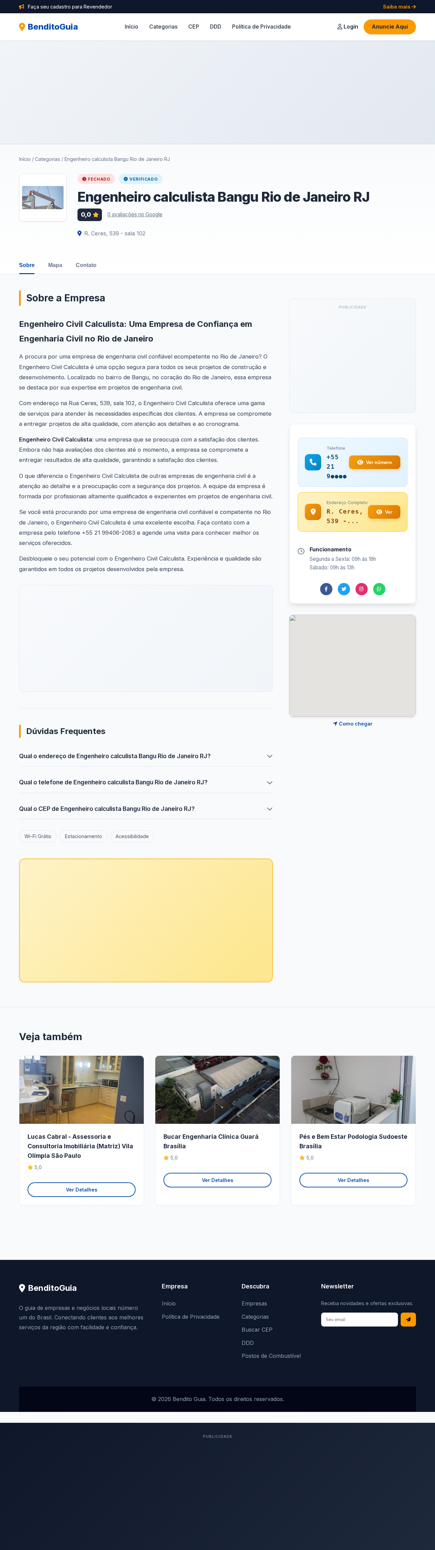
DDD (215, 26)
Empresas (254, 1303)
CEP (193, 26)
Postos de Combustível (271, 1355)
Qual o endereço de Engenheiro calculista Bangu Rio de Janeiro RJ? (115, 756)
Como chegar (354, 724)
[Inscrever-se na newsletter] (408, 1320)
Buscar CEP (257, 1329)
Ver (388, 512)
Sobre (27, 265)
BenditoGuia (53, 27)
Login (350, 26)
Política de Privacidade (261, 26)
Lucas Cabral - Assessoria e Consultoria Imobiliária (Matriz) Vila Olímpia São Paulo (80, 1146)
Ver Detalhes (81, 1190)
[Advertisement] (217, 92)
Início (131, 26)
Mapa (55, 265)
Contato (86, 265)
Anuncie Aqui (390, 26)
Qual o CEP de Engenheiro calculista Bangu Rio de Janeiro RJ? (107, 808)
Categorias (163, 26)
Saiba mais (397, 7)
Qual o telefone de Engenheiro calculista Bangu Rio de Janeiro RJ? (113, 782)
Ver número (379, 462)
